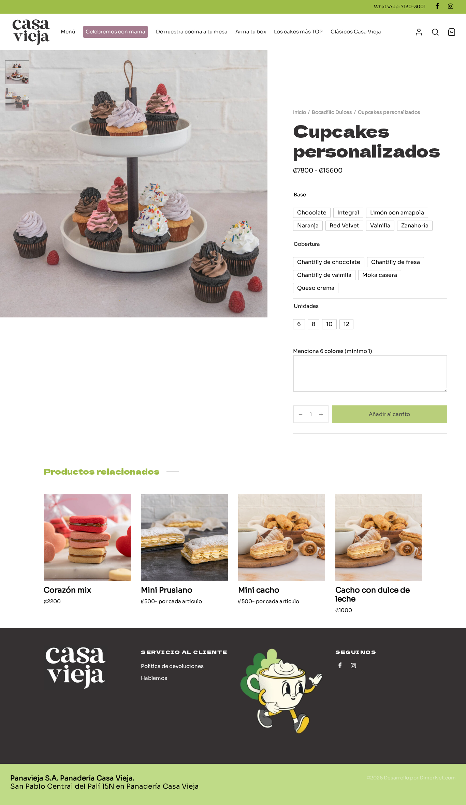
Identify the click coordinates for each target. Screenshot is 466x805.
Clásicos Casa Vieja (356, 31)
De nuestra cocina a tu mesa (192, 31)
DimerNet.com (438, 778)
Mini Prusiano (166, 590)
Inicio (299, 112)
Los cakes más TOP (298, 31)
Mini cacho (258, 590)
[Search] (435, 32)
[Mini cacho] (281, 537)
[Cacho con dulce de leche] (378, 537)
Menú (68, 31)
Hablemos (154, 678)
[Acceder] (419, 32)
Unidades (306, 306)
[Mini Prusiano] (184, 537)
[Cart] (452, 32)
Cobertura (307, 243)
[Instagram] (450, 6)
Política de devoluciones (172, 666)
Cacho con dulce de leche (372, 594)
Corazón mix (67, 590)
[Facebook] (437, 6)
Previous (7, 184)
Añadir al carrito (389, 414)
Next (260, 184)
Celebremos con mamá (115, 31)
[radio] (312, 213)
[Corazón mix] (87, 537)
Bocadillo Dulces (332, 112)
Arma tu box (250, 31)
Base (300, 194)
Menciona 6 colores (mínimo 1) (333, 351)
